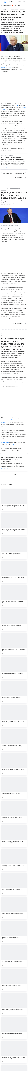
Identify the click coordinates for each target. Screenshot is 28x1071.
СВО (15, 5)
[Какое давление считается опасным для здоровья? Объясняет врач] (14, 836)
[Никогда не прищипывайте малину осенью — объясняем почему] (14, 1004)
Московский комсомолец (16, 333)
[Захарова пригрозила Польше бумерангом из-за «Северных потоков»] (14, 932)
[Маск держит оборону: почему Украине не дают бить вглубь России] (14, 524)
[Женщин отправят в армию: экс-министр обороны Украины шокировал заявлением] (14, 548)
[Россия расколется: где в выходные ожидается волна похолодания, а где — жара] (14, 668)
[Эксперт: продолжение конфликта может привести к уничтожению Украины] (14, 980)
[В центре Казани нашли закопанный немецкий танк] (14, 1028)
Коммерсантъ (14, 9)
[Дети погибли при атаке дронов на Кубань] (14, 596)
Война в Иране (7, 5)
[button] (14, 43)
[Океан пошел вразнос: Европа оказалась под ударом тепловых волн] (14, 788)
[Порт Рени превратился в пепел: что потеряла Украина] (14, 716)
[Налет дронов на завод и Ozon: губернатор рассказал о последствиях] (14, 692)
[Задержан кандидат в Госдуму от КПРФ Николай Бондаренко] (14, 644)
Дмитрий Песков (6, 67)
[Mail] (5, 2)
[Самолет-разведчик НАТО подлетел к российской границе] (14, 860)
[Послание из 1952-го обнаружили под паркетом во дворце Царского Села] (14, 572)
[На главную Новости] (9, 2)
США (17, 105)
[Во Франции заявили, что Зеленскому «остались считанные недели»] (14, 764)
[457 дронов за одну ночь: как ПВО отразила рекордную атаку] (14, 884)
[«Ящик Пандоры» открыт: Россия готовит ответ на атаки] (14, 956)
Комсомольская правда (15, 188)
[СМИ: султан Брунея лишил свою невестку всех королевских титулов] (14, 812)
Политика (22, 9)
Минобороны (5, 442)
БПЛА (12, 444)
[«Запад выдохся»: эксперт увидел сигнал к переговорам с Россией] (14, 740)
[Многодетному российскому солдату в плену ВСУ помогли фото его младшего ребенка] (14, 500)
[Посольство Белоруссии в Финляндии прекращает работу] (14, 1052)
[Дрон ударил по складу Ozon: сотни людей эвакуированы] (14, 908)
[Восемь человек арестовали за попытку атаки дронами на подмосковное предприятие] (14, 620)
